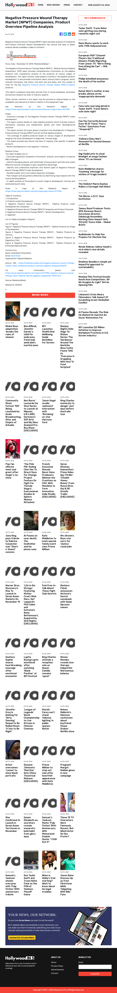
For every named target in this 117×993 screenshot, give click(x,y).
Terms (53, 962)
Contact (54, 973)
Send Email (15, 256)
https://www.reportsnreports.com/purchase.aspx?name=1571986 (33, 191)
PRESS (67, 5)
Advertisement (57, 970)
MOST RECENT (53, 5)
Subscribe (95, 974)
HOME (40, 5)
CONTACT (78, 5)
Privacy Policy (57, 966)
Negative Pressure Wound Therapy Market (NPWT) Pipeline (48, 85)
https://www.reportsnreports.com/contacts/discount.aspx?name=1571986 (37, 109)
